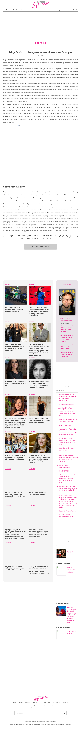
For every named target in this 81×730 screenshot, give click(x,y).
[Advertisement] (40, 25)
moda (32, 10)
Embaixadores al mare (71, 632)
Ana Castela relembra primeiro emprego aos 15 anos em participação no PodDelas (14, 347)
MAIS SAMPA (28, 702)
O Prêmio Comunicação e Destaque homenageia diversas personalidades (15, 457)
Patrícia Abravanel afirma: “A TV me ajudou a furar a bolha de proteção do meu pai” (58, 237)
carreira (32, 284)
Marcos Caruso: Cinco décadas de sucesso (65, 466)
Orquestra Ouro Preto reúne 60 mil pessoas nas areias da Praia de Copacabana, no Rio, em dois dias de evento (68, 432)
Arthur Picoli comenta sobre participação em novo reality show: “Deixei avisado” (15, 495)
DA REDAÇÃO (58, 10)
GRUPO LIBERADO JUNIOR (26, 705)
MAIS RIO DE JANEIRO (18, 702)
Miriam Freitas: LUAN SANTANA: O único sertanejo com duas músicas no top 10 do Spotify (23, 237)
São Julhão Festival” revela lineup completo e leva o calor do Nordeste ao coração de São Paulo (67, 514)
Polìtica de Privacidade (64, 724)
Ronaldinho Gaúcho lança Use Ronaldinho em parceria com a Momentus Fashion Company (68, 489)
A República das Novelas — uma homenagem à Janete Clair (15, 383)
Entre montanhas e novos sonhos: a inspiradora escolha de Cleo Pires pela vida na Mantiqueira (68, 458)
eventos (20, 10)
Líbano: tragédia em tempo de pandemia (71, 570)
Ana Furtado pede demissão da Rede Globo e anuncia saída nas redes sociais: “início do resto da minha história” (39, 533)
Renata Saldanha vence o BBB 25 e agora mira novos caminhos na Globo (39, 420)
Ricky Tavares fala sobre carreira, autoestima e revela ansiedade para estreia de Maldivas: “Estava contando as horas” (39, 569)
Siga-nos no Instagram (40, 246)
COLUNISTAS (45, 10)
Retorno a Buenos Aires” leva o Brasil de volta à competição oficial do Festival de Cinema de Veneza (68, 478)
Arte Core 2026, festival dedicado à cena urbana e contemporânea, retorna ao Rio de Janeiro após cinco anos (67, 411)
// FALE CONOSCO (56, 705)
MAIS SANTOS (36, 702)
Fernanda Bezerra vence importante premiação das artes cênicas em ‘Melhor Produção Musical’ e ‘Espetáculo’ (39, 311)
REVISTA (51, 10)
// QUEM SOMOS (38, 705)
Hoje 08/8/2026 (64, 471)
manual (26, 10)
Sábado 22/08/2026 (65, 425)
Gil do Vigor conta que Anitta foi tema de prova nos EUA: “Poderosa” (14, 568)
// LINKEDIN (47, 705)
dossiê (15, 10)
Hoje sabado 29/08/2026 (67, 404)
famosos (8, 10)
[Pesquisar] (77, 10)
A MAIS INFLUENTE (46, 702)
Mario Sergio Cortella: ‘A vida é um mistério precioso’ (68, 420)
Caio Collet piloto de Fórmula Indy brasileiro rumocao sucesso (14, 309)
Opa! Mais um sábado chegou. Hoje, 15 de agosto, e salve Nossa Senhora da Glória (68, 441)
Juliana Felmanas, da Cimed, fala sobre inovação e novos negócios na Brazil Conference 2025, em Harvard (39, 459)
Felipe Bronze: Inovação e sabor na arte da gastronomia (67, 450)
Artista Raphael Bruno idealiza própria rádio (37, 493)
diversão (37, 10)
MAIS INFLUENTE (57, 702)
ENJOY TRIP (65, 702)
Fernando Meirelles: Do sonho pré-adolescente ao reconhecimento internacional (67, 397)
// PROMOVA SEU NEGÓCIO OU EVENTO (40, 707)
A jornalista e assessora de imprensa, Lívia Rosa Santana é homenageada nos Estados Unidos (39, 384)
